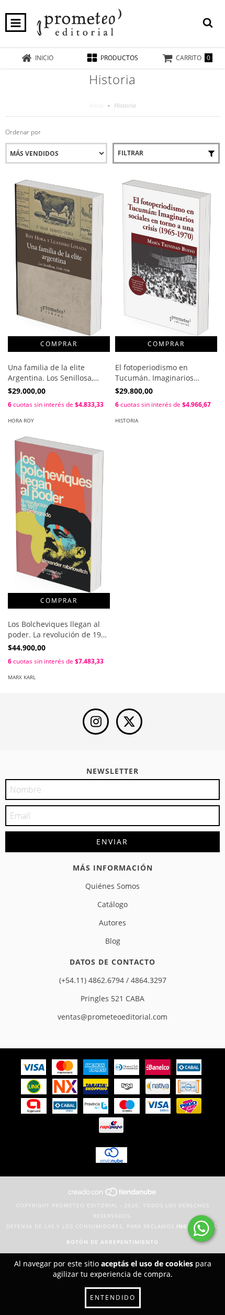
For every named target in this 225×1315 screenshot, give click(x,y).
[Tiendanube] (113, 1194)
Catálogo (112, 904)
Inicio (96, 105)
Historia (126, 420)
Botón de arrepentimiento (112, 1241)
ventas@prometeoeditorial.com (112, 1017)
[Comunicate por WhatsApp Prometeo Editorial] (201, 1228)
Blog (112, 941)
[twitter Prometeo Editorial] (129, 721)
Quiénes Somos (112, 886)
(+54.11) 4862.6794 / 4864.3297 (112, 980)
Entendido (113, 1297)
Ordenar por (23, 132)
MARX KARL (22, 677)
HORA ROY (21, 420)
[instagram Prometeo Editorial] (96, 721)
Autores (112, 923)
